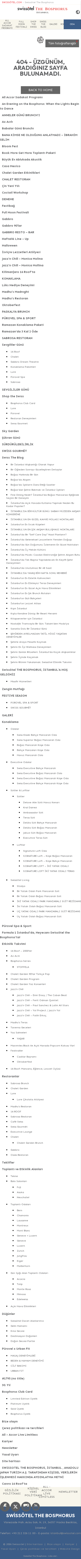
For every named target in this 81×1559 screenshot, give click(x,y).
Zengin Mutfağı (13, 689)
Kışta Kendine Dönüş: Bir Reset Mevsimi (34, 613)
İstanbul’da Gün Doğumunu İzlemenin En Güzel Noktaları (45, 544)
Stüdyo (21, 886)
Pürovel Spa (18, 376)
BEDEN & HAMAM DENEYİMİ (27, 1360)
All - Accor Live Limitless (47, 1492)
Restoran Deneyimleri (23, 418)
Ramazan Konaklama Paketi (23, 325)
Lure (13, 371)
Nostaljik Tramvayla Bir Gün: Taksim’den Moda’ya (40, 623)
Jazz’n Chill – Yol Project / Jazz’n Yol (38, 1010)
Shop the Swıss (33, 24)
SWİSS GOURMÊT (14, 451)
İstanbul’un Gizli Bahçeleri (26, 598)
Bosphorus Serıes (20, 960)
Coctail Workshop (15, 192)
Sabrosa (15, 382)
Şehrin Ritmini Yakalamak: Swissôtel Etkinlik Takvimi (41, 662)
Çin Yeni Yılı (10, 186)
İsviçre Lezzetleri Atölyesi (21, 252)
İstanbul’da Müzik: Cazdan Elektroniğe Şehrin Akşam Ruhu (45, 554)
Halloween (9, 245)
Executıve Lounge (21, 1131)
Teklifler (8, 1162)
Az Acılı (7, 122)
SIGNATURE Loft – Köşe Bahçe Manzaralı (47, 860)
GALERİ (53, 24)
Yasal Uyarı (10, 1454)
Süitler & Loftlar (20, 790)
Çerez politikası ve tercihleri (23, 1428)
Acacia (21, 1279)
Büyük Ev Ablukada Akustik (22, 159)
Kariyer (7, 1441)
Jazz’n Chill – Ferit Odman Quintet (37, 1000)
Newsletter (9, 1448)
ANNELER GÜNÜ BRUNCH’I (21, 115)
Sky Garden (10, 431)
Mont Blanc (23, 1230)
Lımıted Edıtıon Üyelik (24, 1398)
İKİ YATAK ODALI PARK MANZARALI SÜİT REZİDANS (49, 901)
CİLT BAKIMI (19, 1365)
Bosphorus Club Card (23, 403)
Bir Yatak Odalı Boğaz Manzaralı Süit (39, 896)
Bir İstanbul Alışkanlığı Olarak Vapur (32, 464)
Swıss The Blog (43, 24)
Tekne (14, 1176)
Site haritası (11, 1461)
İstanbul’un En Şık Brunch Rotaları (31, 593)
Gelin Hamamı (19, 1325)
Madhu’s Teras (19, 1022)
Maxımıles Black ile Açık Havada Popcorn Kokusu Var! (43, 1045)
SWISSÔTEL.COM (12, 2)
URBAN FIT (17, 1370)
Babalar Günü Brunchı (18, 128)
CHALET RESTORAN (16, 179)
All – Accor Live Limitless (20, 1434)
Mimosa (21, 1294)
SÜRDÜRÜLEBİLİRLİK (17, 444)
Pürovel (15, 413)
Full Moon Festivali (21, 24)
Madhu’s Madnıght (15, 292)
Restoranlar (10, 1076)
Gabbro (7, 219)
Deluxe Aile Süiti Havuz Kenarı (41, 802)
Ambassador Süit (33, 812)
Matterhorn (23, 1265)
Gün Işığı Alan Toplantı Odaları (29, 1272)
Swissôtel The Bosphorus (39, 2)
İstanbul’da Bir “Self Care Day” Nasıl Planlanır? (39, 534)
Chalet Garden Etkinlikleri (21, 172)
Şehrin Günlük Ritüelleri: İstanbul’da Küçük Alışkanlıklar (43, 652)
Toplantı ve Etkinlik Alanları (22, 1169)
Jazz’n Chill (17, 989)
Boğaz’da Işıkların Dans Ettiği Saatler (33, 484)
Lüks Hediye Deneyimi (18, 285)
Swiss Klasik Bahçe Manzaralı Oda (37, 734)
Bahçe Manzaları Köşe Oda (33, 750)
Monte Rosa (24, 1289)
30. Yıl (6, 1385)
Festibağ (8, 206)
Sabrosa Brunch (20, 1083)
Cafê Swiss (17, 1121)
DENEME (8, 199)
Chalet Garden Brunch (30, 1142)
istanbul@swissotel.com (65, 1533)
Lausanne (22, 1220)
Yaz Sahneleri (19, 1032)
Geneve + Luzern (27, 1235)
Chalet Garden (19, 1088)
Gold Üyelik (17, 1408)
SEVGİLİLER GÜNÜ (15, 389)
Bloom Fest (10, 146)
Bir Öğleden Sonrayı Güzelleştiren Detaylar (36, 469)
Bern (19, 1210)
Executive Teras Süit (35, 837)
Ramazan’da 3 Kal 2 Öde (20, 331)
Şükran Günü (11, 437)
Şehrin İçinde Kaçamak (24, 657)
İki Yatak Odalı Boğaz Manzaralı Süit (39, 906)
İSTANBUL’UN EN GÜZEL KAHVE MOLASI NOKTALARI (42, 519)
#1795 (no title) (13, 1378)
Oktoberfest (11, 305)
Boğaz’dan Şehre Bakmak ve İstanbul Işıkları (38, 489)
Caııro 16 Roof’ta (14, 1483)
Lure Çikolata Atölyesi (30, 1099)
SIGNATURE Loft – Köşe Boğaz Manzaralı (47, 855)
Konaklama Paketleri (23, 366)
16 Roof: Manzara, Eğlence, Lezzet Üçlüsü (36, 1068)
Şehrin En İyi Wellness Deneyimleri (31, 646)
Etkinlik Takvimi (14, 944)
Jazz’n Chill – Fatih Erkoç (31, 1015)
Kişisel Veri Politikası (33, 1492)
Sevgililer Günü (13, 344)
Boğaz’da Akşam (20, 479)
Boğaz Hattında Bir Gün (24, 474)
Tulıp (20, 1284)
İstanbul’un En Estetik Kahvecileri (31, 578)
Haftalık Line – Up (15, 239)
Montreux (22, 1225)
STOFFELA (23, 966)
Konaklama (10, 722)
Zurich (20, 1250)
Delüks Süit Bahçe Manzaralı (40, 822)
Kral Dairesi (30, 807)
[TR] (77, 12)
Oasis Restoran (19, 1154)
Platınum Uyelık (20, 1403)
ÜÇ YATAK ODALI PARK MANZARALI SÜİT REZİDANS (48, 911)
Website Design (70, 1549)
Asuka (20, 1192)
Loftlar (21, 844)
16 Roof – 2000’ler (21, 950)
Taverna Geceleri (21, 1027)
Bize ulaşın (10, 1421)
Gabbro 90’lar (12, 225)
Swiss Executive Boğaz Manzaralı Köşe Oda (43, 778)
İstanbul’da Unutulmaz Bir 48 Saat (31, 567)
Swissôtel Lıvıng (20, 880)
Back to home (41, 90)
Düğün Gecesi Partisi (23, 1341)
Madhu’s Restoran (15, 298)
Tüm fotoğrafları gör (62, 43)
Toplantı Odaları (21, 1204)
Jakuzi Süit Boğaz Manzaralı (39, 832)
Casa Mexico (11, 166)
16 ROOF (16, 1111)
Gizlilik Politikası (12, 1491)
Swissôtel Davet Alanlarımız (27, 1320)
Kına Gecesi (17, 1330)
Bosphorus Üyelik (20, 1413)
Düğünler (8, 1314)
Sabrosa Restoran (21, 1116)
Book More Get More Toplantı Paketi (29, 153)
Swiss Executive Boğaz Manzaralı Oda (39, 773)
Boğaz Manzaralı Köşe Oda (33, 745)
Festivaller (17, 1050)
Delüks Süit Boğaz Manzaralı (40, 827)
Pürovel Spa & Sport (16, 926)
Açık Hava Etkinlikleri (23, 1306)
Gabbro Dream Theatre (25, 361)
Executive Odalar (21, 762)
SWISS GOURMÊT (21, 707)
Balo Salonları (19, 1181)
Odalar (15, 728)
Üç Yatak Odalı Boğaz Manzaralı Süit (39, 916)
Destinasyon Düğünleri (24, 1336)
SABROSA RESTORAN (17, 338)
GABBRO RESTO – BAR (18, 232)
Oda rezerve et (72, 26)
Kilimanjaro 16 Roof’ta (18, 272)
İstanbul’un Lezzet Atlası (26, 603)
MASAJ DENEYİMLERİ (23, 1355)
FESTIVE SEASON (14, 695)
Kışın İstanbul (19, 608)
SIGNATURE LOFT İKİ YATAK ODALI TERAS (49, 871)
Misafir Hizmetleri (21, 681)
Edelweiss (22, 1299)
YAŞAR (20, 1038)
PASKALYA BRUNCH (16, 311)
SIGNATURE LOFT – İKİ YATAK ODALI (46, 866)
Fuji (19, 1187)
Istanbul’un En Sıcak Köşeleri (28, 524)
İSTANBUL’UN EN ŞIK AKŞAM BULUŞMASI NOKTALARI (43, 529)
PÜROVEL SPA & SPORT (19, 318)
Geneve (21, 1240)
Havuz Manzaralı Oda (30, 755)
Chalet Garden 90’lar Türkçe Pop (30, 973)
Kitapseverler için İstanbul (26, 618)
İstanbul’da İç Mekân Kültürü (28, 549)
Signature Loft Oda (35, 850)
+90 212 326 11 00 (23, 1533)
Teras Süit (29, 817)
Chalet (15, 356)
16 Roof (15, 351)
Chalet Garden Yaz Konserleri (28, 984)
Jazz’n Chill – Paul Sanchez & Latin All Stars (43, 1005)
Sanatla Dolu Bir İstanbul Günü (29, 628)
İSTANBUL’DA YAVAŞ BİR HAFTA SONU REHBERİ (39, 573)
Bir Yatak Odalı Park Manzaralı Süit (38, 891)
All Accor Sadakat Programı (7, 24)
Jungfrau (22, 1255)
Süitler (21, 796)
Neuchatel (23, 1197)
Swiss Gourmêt (19, 1126)
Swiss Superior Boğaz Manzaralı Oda (38, 739)
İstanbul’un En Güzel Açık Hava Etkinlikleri (36, 588)
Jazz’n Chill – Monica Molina (22, 258)
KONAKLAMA (11, 278)
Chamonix (23, 1215)
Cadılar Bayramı (26, 1056)
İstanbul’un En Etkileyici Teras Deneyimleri (36, 583)
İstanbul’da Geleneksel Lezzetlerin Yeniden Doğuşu (41, 539)
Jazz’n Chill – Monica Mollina (22, 265)
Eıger (20, 1260)
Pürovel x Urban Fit (16, 1348)
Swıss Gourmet (19, 423)
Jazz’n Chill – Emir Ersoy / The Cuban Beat (42, 995)
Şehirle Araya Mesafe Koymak (28, 641)
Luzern (21, 1245)
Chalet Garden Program (25, 979)
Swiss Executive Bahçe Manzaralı (36, 768)
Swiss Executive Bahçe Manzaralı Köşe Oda (42, 783)
